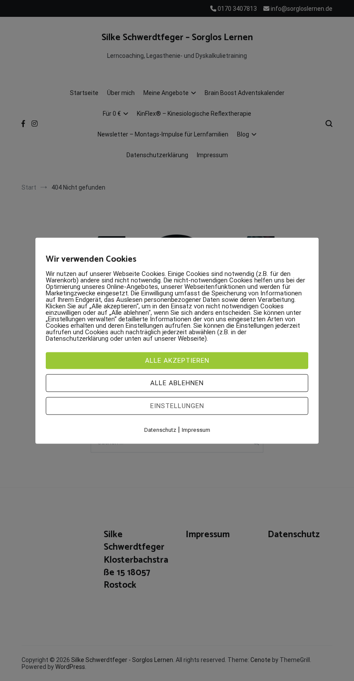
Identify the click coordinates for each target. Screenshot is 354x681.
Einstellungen (177, 405)
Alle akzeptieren (177, 360)
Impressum (196, 429)
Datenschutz (160, 429)
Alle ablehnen (177, 382)
